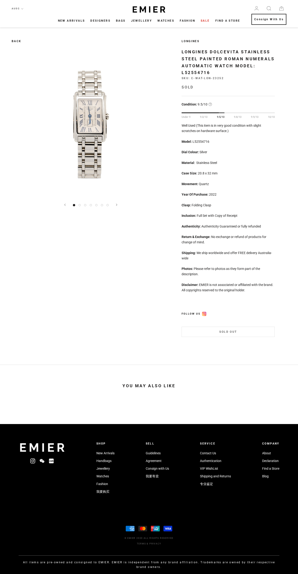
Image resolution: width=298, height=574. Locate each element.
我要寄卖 (152, 476)
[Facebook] (204, 313)
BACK (16, 41)
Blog (265, 476)
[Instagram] (32, 460)
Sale (205, 20)
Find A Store (227, 20)
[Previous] (65, 205)
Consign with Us (157, 468)
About (266, 453)
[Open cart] (281, 8)
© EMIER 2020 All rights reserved (149, 538)
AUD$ (16, 8)
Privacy (155, 544)
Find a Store (270, 468)
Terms (141, 544)
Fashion (187, 20)
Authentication (210, 461)
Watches (165, 20)
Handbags (104, 461)
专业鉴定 (206, 484)
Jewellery (141, 20)
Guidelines (153, 453)
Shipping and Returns (215, 476)
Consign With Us (269, 19)
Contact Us (208, 453)
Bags (120, 20)
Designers (100, 20)
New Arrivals (71, 20)
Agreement (154, 461)
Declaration (270, 461)
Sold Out (228, 331)
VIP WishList (209, 468)
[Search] (269, 8)
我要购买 (102, 491)
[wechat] (42, 460)
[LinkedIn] (51, 460)
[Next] (116, 205)
